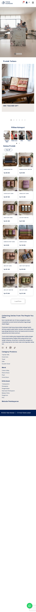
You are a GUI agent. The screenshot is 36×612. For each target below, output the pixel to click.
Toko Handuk (10, 413)
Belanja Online (6, 393)
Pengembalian (6, 388)
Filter (7, 150)
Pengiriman (5, 395)
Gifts (3, 361)
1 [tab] (11, 120)
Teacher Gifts (5, 354)
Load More (18, 301)
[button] (33, 2)
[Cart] (23, 2)
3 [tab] (17, 120)
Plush (3, 375)
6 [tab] (25, 120)
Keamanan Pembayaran (8, 390)
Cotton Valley (5, 370)
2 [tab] (14, 120)
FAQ (3, 397)
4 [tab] (19, 120)
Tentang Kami (5, 384)
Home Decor (5, 377)
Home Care (5, 357)
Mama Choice (5, 372)
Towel (3, 359)
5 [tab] (22, 120)
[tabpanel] (18, 88)
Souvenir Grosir (6, 363)
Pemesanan (5, 386)
